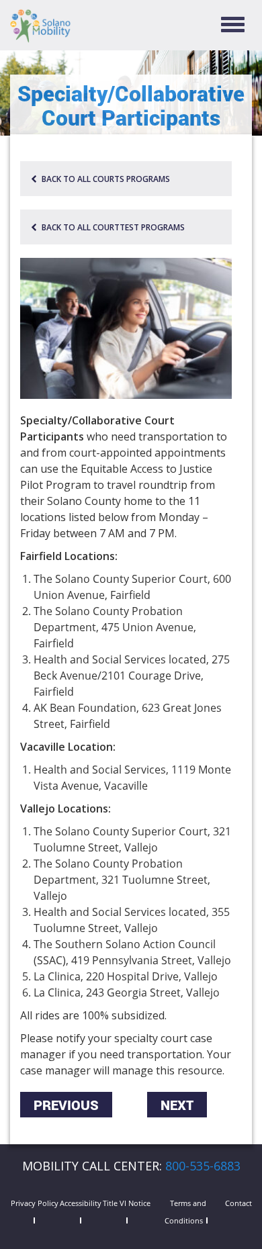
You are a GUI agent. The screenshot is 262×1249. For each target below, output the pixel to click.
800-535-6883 (203, 1166)
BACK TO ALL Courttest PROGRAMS (112, 227)
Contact (238, 1203)
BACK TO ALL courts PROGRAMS (105, 179)
